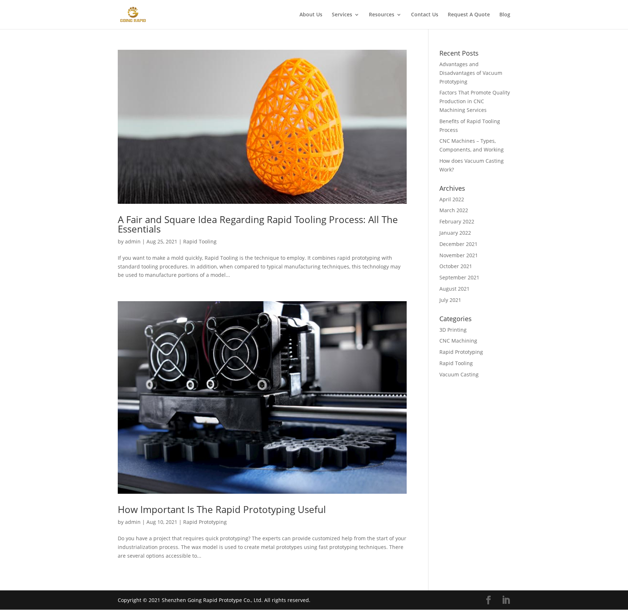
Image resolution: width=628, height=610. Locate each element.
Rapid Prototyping (205, 521)
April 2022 (451, 199)
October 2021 (455, 266)
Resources (381, 15)
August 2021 (454, 288)
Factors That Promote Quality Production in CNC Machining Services (474, 101)
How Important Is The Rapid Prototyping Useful (222, 509)
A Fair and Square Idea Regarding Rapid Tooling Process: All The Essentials (258, 224)
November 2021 (458, 255)
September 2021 (459, 277)
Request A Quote (469, 15)
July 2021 (450, 299)
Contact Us (424, 15)
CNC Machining (458, 340)
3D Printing (453, 329)
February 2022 (456, 221)
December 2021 (458, 244)
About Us (310, 15)
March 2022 (453, 210)
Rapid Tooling (200, 241)
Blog (504, 15)
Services (342, 15)
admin (133, 241)
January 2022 (455, 232)
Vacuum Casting (459, 374)
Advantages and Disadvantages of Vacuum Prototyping (470, 73)
